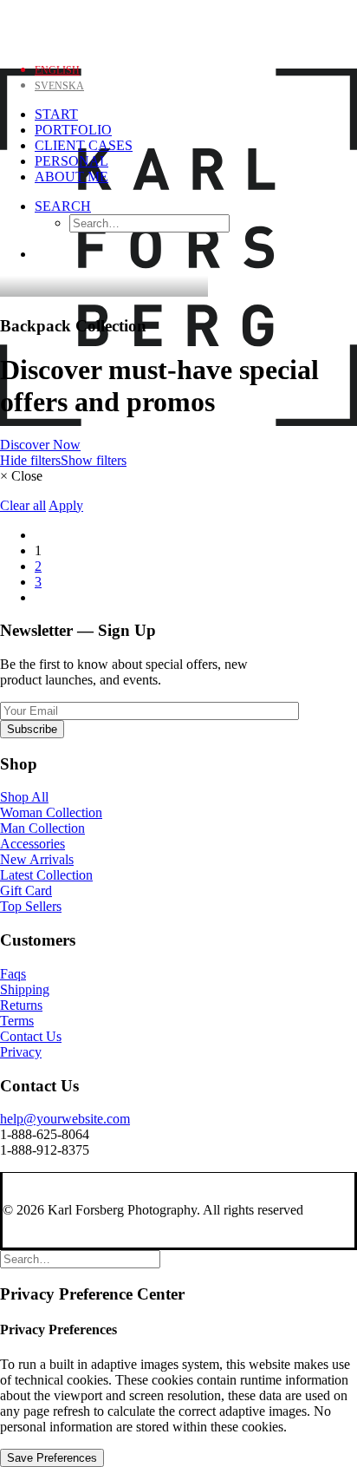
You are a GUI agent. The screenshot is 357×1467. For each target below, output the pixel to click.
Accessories (32, 843)
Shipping (24, 989)
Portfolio (73, 129)
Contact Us (31, 1036)
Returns (21, 1005)
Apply (66, 505)
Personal (71, 161)
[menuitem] (196, 215)
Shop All (24, 796)
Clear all (23, 505)
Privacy (21, 1052)
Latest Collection (46, 875)
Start (56, 114)
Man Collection (42, 828)
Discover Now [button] (40, 444)
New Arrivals (37, 859)
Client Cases (84, 145)
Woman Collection (51, 812)
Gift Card (26, 890)
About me (71, 176)
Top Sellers (31, 906)
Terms (17, 1020)
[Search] (80, 1258)
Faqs (13, 973)
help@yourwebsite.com (65, 1118)
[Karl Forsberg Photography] (178, 24)
